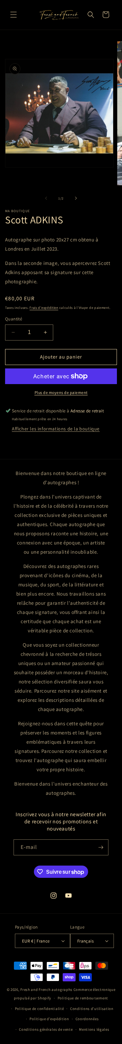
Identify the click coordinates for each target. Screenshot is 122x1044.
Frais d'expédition (43, 307)
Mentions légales (94, 1029)
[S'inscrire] (100, 847)
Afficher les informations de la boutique (56, 429)
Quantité (13, 319)
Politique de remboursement (83, 998)
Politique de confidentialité (39, 1008)
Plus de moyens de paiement (61, 392)
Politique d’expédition (49, 1018)
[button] (13, 14)
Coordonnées (87, 1018)
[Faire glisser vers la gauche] (46, 198)
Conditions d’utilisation (92, 1008)
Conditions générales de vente (46, 1029)
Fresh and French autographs (46, 989)
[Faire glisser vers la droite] (75, 198)
